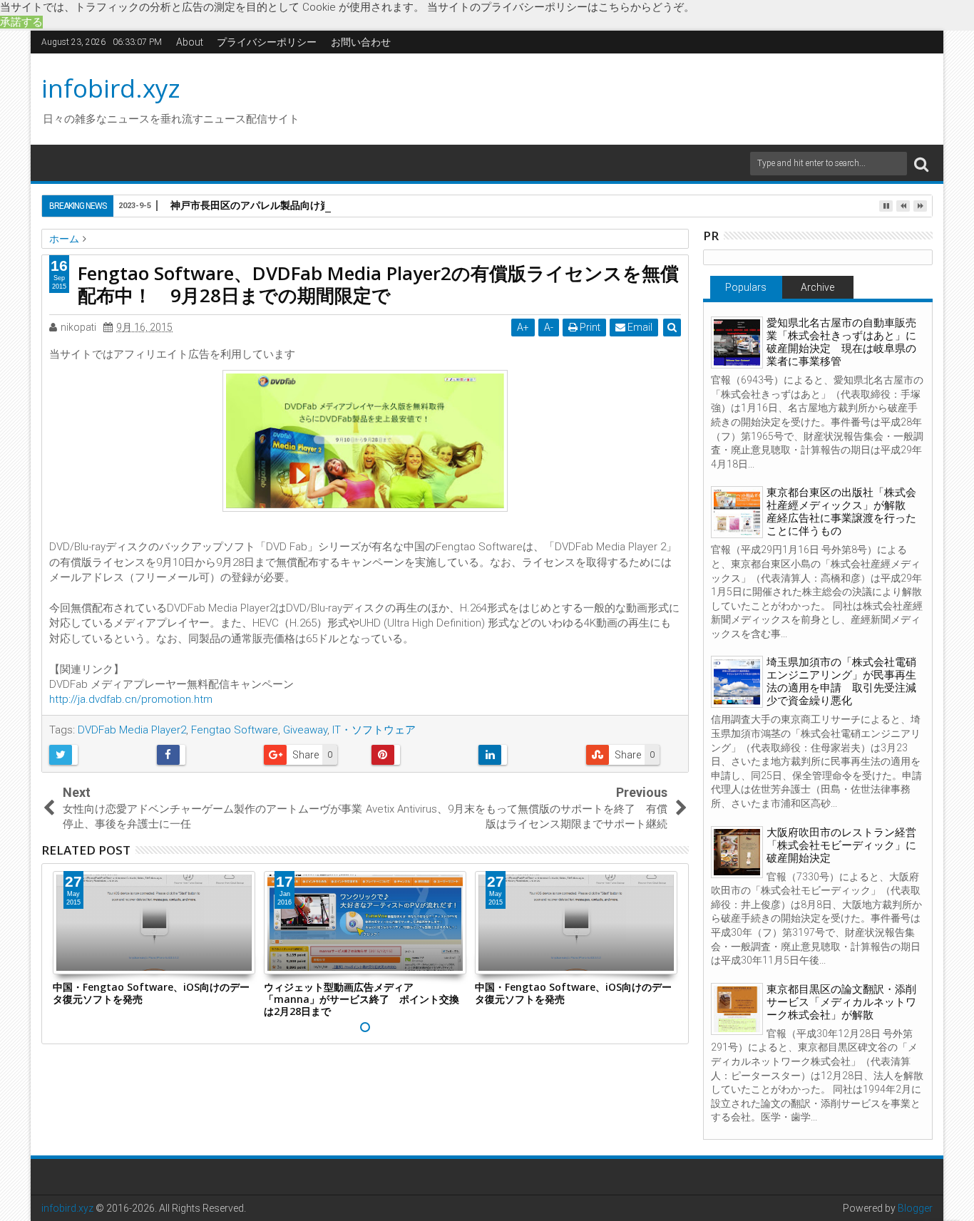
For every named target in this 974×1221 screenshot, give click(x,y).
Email (638, 327)
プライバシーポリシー (267, 42)
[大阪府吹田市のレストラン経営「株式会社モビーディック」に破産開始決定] (737, 852)
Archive (817, 287)
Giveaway (305, 729)
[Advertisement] (621, 97)
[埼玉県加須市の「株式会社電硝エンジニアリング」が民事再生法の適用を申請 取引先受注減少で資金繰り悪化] (737, 682)
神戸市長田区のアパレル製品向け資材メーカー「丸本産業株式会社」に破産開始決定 (360, 205)
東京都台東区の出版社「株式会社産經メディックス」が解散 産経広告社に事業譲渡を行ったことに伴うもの (841, 511)
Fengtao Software (234, 729)
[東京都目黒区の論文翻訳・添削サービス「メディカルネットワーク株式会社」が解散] (737, 1009)
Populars (746, 287)
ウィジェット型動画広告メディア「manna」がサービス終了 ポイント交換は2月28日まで (361, 999)
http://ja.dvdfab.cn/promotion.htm (130, 699)
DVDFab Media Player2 (132, 729)
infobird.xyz (110, 88)
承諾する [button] (21, 22)
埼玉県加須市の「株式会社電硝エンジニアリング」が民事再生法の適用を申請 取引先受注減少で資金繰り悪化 (841, 681)
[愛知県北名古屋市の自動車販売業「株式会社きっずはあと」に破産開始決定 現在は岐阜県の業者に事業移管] (737, 342)
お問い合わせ (361, 42)
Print (589, 327)
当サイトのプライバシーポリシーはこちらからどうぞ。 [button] (560, 7)
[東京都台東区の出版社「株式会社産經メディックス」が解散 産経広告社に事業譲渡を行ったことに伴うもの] (737, 512)
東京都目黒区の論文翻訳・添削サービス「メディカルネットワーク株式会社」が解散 (841, 1002)
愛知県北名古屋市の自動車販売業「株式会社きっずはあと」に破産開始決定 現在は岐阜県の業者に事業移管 (841, 342)
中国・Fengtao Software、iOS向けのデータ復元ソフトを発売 (151, 993)
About (189, 42)
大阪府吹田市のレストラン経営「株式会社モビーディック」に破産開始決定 (841, 845)
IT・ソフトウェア (374, 729)
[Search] (921, 163)
